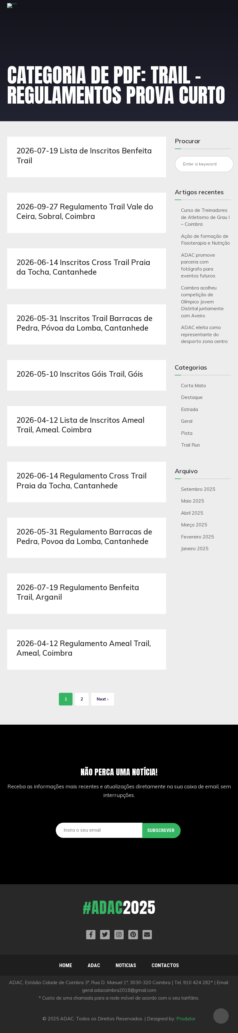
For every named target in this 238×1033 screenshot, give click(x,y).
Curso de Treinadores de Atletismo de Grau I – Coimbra (205, 217)
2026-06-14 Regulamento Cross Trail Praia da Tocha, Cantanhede (81, 480)
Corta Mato (193, 385)
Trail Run (190, 445)
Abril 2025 (192, 513)
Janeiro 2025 (194, 548)
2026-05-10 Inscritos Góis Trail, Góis (79, 374)
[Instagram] (119, 934)
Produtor (186, 1019)
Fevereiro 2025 (197, 537)
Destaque (192, 397)
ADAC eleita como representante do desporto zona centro (204, 334)
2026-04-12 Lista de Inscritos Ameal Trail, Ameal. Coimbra (80, 424)
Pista (186, 433)
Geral (186, 421)
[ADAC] (12, 8)
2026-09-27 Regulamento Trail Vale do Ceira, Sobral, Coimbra (84, 211)
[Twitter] (104, 934)
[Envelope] (147, 934)
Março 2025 (194, 525)
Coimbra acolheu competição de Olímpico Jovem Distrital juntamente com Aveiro (202, 302)
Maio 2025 (192, 501)
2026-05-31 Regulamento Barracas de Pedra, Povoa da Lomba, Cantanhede (84, 536)
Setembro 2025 (198, 489)
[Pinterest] (133, 934)
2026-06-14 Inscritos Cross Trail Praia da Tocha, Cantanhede (83, 267)
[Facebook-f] (90, 934)
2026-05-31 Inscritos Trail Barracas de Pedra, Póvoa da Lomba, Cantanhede (84, 323)
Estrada (189, 409)
